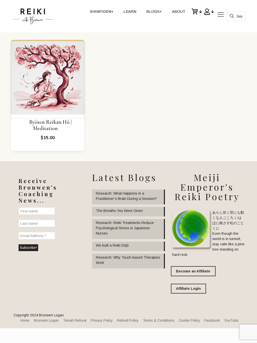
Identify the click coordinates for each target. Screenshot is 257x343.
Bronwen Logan (46, 320)
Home (25, 320)
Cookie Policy (189, 320)
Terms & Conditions (158, 320)
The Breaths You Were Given (119, 211)
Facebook (212, 320)
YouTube (231, 320)
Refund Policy (128, 320)
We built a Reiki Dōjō (112, 245)
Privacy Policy (102, 320)
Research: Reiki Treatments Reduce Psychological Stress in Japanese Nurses (125, 228)
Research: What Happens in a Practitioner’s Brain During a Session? (126, 196)
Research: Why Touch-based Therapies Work (128, 260)
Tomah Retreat (75, 320)
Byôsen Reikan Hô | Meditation (50, 125)
